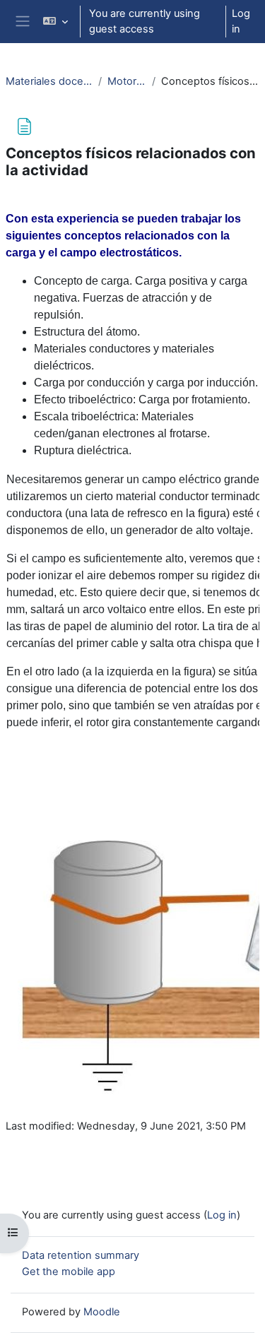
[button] (55, 21)
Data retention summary (80, 1255)
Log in (241, 21)
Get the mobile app (68, 1271)
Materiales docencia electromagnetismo (49, 81)
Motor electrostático (126, 81)
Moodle (101, 1311)
